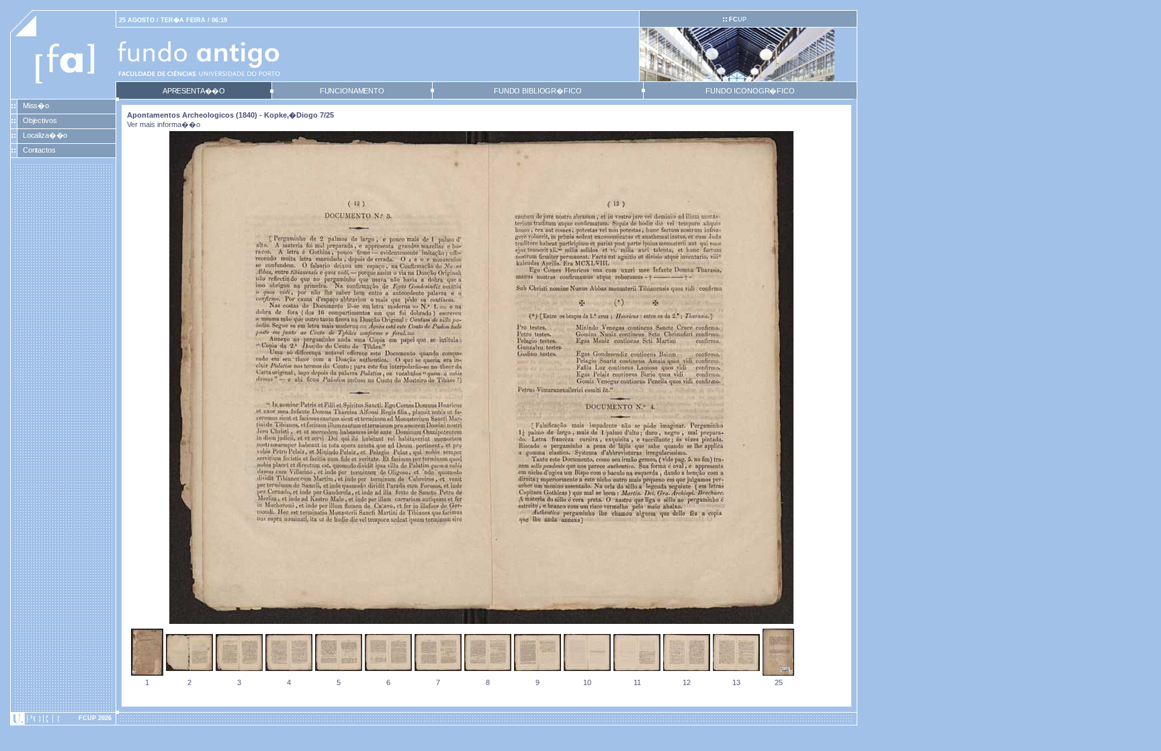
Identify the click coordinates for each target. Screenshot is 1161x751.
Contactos (39, 150)
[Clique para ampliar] (481, 621)
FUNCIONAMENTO (352, 91)
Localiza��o (45, 135)
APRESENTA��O (194, 91)
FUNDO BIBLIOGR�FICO (537, 91)
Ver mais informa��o (163, 124)
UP (737, 19)
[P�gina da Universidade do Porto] (63, 719)
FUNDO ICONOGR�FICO (750, 91)
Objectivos (40, 120)
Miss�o (36, 106)
